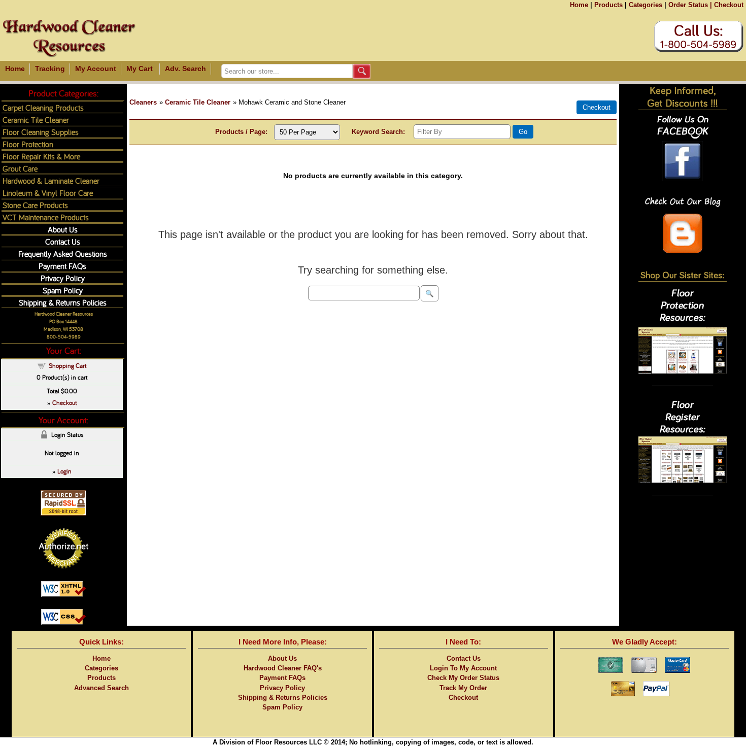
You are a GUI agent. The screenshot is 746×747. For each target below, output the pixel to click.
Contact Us (62, 241)
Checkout (728, 5)
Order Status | (690, 5)
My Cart (139, 68)
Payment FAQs (62, 265)
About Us (63, 229)
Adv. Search (185, 68)
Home (579, 5)
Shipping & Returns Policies (63, 302)
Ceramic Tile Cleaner (197, 102)
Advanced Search (101, 688)
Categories (645, 5)
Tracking (50, 68)
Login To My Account (463, 668)
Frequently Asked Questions (62, 253)
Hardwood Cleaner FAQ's (283, 668)
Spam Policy (63, 290)
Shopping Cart (68, 365)
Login (64, 471)
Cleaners (143, 102)
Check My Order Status (463, 678)
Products (608, 5)
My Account (95, 68)
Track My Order (463, 688)
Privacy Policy (63, 278)
